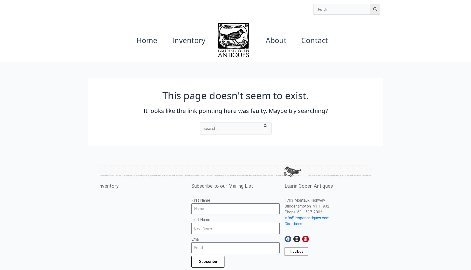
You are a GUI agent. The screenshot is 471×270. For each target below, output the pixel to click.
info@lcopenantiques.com (307, 218)
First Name (200, 200)
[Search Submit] (266, 125)
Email (195, 239)
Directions (293, 223)
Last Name (200, 219)
